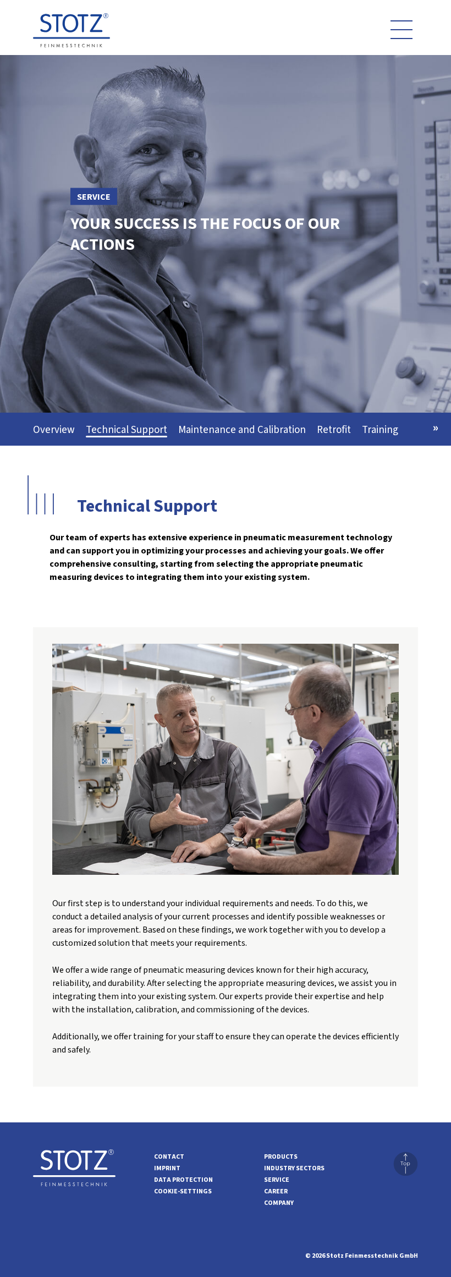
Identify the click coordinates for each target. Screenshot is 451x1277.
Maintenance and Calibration (242, 430)
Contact (169, 1156)
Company (279, 1203)
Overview (54, 430)
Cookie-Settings (183, 1191)
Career (276, 1191)
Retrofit (334, 430)
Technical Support (126, 430)
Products (281, 1156)
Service (276, 1180)
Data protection (183, 1180)
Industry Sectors (294, 1168)
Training (380, 430)
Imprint (167, 1168)
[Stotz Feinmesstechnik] (71, 33)
